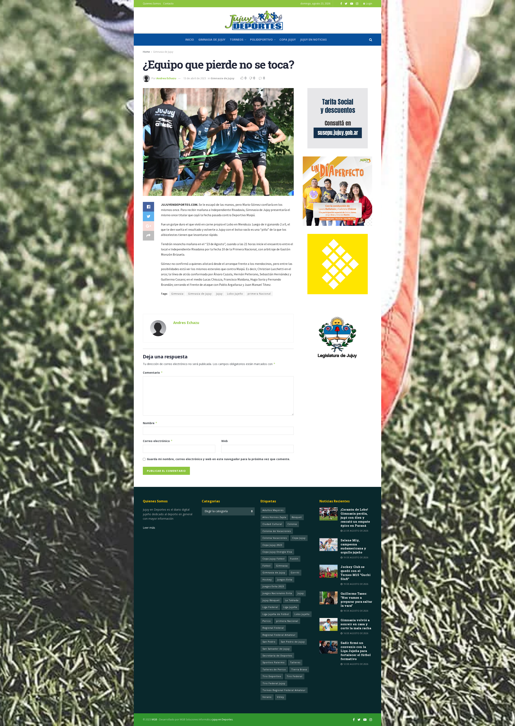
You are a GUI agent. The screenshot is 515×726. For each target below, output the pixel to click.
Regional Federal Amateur (279, 634)
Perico (267, 620)
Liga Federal (270, 607)
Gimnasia (177, 293)
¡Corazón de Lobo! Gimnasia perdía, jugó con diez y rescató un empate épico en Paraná (355, 517)
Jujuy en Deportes (222, 719)
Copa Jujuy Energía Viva (277, 551)
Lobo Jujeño (235, 293)
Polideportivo (261, 39)
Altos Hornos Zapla (274, 517)
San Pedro (269, 641)
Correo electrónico (158, 441)
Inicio (189, 39)
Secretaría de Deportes (277, 655)
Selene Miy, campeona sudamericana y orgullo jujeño (353, 546)
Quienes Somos (152, 3)
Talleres (295, 662)
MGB (154, 719)
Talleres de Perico (274, 669)
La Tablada (292, 600)
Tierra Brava (299, 669)
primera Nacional (259, 293)
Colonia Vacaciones (275, 537)
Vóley (280, 696)
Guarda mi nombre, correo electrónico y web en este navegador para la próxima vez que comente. (218, 459)
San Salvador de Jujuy (276, 648)
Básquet (297, 517)
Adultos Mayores (273, 510)
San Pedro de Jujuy (293, 641)
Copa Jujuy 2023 (272, 544)
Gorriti (295, 572)
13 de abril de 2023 (194, 78)
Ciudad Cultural (272, 523)
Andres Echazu (166, 78)
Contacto (168, 3)
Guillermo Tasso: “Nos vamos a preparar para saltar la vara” (356, 599)
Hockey (267, 579)
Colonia (292, 523)
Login (368, 3)
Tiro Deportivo (272, 676)
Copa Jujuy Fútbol (274, 558)
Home (146, 51)
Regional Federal (273, 627)
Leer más (149, 528)
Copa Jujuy (287, 39)
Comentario (153, 372)
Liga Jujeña (290, 607)
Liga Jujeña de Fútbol (276, 614)
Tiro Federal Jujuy (274, 683)
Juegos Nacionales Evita (277, 593)
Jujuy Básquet (271, 600)
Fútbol (267, 565)
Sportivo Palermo (274, 662)
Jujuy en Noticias (313, 39)
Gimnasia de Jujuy (211, 39)
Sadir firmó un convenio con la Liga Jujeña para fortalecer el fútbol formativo (356, 651)
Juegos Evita (284, 579)
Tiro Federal (294, 676)
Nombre (150, 423)
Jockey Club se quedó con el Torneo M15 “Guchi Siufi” (356, 573)
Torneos (236, 39)
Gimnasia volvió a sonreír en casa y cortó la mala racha (356, 624)
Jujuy (219, 293)
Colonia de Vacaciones (277, 531)
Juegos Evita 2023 (273, 586)
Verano (267, 696)
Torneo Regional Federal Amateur (284, 690)
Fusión (294, 558)
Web (224, 441)
